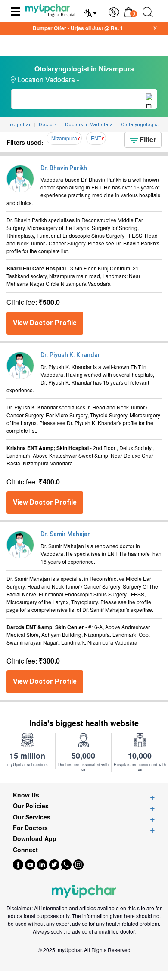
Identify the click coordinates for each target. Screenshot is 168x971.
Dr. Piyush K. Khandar (70, 354)
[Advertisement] (84, 960)
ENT (96, 138)
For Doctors (30, 828)
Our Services (31, 817)
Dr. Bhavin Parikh (63, 167)
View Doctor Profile (45, 323)
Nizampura (64, 138)
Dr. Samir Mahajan (65, 533)
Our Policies (31, 806)
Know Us (26, 795)
